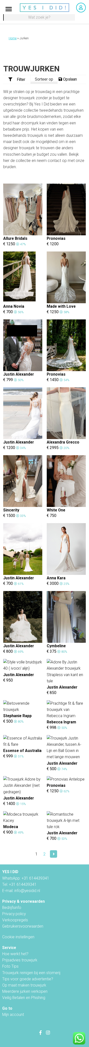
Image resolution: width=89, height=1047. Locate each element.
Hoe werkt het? (15, 953)
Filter (21, 79)
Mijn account (13, 1014)
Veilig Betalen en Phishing (23, 997)
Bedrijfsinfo (11, 907)
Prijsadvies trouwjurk (19, 960)
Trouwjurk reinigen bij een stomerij (31, 972)
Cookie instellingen (18, 937)
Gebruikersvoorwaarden (22, 926)
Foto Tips (10, 966)
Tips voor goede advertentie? (27, 979)
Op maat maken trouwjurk (24, 985)
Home (13, 38)
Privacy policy (14, 913)
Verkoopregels (15, 920)
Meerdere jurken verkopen (24, 991)
